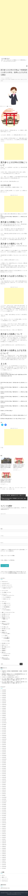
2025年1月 (4, 717)
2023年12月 (4, 735)
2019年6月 (4, 830)
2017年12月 (4, 862)
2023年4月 (4, 748)
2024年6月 (4, 726)
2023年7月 (4, 744)
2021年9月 (4, 782)
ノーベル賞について (5, 605)
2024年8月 (4, 724)
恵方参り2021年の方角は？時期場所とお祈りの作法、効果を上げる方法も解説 (6, 480)
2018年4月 (4, 855)
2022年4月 (4, 770)
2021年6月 (4, 788)
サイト (2, 542)
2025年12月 (4, 700)
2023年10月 (4, 739)
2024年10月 (4, 722)
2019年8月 (4, 826)
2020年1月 (4, 817)
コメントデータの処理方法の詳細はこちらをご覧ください (14, 573)
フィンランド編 (6, 640)
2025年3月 (4, 715)
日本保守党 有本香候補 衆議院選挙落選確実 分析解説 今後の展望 (14, 671)
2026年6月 (4, 691)
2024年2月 (4, 731)
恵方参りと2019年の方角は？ (7, 410)
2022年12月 (4, 755)
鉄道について (4, 657)
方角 (7, 489)
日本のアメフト (6, 588)
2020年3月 (4, 813)
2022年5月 (4, 768)
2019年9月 (4, 824)
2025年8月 (4, 708)
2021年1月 (3, 795)
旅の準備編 (6, 638)
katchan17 (10, 106)
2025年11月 (4, 702)
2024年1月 (4, 733)
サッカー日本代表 (6, 597)
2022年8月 (4, 762)
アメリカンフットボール (6, 586)
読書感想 (3, 650)
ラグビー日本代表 (6, 609)
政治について (4, 623)
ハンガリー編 (5, 637)
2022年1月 (4, 775)
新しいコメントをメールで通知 (8, 555)
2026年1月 (4, 699)
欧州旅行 (3, 632)
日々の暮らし (4, 626)
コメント (3, 513)
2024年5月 (4, 728)
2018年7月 (4, 850)
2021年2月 (4, 793)
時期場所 (10, 489)
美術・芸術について (5, 646)
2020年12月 (4, 797)
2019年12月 (4, 819)
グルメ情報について (5, 592)
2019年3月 (4, 835)
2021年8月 (4, 784)
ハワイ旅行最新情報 (5, 606)
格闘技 (3, 630)
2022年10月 (4, 759)
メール (2, 535)
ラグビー (3, 608)
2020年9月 (4, 802)
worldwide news (5, 583)
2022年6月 (4, 766)
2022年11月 (4, 757)
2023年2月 (4, 751)
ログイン (3, 875)
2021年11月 (4, 779)
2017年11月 (4, 864)
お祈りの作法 (17, 487)
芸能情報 (3, 648)
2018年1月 (4, 861)
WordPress (19, 894)
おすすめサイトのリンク (6, 585)
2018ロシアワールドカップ (8, 595)
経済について (4, 645)
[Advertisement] (14, 14)
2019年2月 (4, 837)
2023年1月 (4, 753)
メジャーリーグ (6, 653)
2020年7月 (4, 806)
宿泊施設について (5, 617)
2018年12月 (4, 841)
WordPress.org (5, 880)
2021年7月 (4, 786)
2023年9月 (4, 740)
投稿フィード (4, 877)
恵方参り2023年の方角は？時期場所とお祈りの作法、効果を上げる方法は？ (19, 466)
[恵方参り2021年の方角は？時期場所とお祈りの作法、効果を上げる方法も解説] (6, 475)
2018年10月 (4, 844)
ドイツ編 (4, 635)
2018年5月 (4, 853)
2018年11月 (4, 842)
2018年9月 (4, 846)
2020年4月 (4, 811)
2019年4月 (4, 833)
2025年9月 (4, 706)
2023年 (12, 487)
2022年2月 (4, 773)
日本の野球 (5, 655)
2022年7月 (4, 764)
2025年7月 (4, 710)
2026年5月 (4, 693)
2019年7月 (4, 828)
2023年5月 (4, 746)
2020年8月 (4, 804)
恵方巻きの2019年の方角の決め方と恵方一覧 (10, 374)
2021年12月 (4, 777)
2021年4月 (4, 790)
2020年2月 (4, 815)
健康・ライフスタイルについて (7, 612)
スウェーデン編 (6, 633)
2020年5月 (4, 810)
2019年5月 (4, 831)
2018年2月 (4, 859)
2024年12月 (4, 719)
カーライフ (4, 590)
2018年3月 (4, 857)
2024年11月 (4, 720)
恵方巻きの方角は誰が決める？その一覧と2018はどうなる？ (13, 418)
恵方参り (3, 489)
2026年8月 (4, 690)
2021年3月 (4, 791)
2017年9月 (4, 868)
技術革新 (3, 621)
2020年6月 (4, 808)
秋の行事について (5, 643)
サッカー (3, 594)
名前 (1, 528)
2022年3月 (4, 771)
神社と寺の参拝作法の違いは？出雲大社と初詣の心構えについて (14, 415)
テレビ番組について (5, 603)
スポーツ (3, 601)
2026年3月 (4, 695)
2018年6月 (4, 851)
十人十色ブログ (5, 58)
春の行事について (5, 628)
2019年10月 (4, 822)
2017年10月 (4, 866)
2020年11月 (4, 799)
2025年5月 (4, 713)
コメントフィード (5, 879)
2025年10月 (4, 704)
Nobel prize (4, 581)
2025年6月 (4, 711)
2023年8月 (4, 742)
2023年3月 (4, 750)
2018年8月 (4, 848)
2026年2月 (4, 697)
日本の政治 (5, 624)
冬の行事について (9, 78)
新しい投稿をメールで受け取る (8, 560)
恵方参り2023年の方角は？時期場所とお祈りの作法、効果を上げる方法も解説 (6, 466)
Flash (25, 892)
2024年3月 (4, 730)
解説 (13, 489)
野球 (2, 652)
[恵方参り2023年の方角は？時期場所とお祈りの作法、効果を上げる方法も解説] (6, 460)
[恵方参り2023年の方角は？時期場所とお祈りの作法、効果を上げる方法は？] (19, 460)
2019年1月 (3, 839)
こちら (8, 888)
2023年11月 (4, 737)
